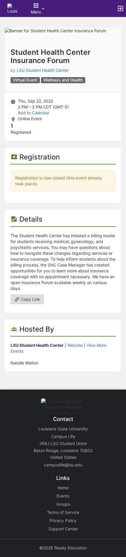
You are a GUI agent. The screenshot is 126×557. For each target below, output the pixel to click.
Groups (63, 504)
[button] (12, 8)
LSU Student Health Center (43, 70)
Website (75, 345)
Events (63, 495)
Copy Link (30, 299)
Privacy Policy (63, 520)
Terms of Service (63, 512)
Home (63, 487)
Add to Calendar (33, 112)
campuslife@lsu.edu (63, 464)
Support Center (63, 528)
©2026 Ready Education (63, 547)
